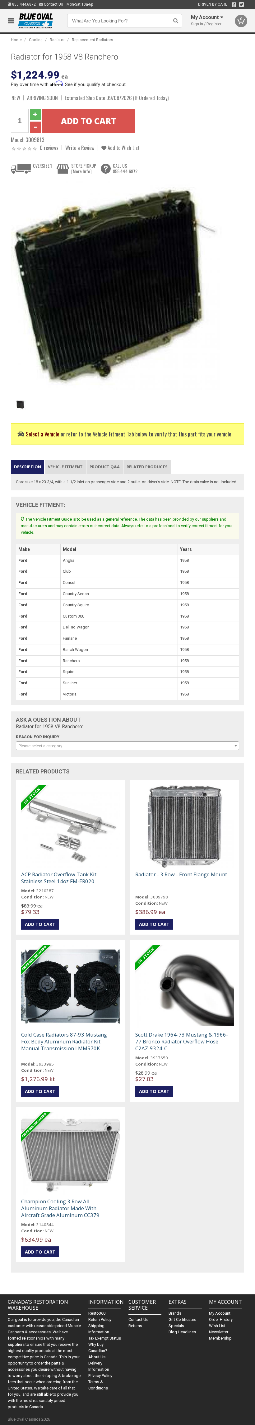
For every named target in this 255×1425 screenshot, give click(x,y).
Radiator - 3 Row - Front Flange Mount (181, 874)
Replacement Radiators (92, 39)
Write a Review (80, 148)
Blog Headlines (182, 1332)
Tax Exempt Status (104, 1338)
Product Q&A (105, 466)
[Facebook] (234, 5)
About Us (96, 1357)
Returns (135, 1325)
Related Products (147, 466)
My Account (219, 1313)
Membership (220, 1338)
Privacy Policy (100, 1375)
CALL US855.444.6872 (125, 168)
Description (27, 466)
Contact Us (53, 4)
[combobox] (127, 745)
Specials (176, 1325)
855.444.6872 (23, 4)
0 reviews (49, 148)
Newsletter (218, 1332)
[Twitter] (241, 5)
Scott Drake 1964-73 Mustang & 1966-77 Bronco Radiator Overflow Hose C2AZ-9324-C (181, 1041)
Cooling (36, 39)
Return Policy (99, 1319)
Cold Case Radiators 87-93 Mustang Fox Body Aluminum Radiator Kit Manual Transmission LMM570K (64, 1041)
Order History (221, 1319)
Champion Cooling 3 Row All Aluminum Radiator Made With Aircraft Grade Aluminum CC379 (60, 1208)
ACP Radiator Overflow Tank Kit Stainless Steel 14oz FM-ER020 (58, 878)
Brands (175, 1313)
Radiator (57, 39)
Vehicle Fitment (65, 466)
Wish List (217, 1325)
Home (16, 39)
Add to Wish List (123, 148)
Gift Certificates (182, 1319)
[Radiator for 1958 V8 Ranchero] (116, 286)
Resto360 (96, 1313)
